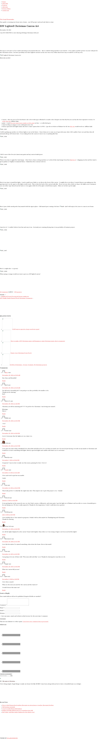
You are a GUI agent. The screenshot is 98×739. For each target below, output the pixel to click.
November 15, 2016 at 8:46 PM (11, 529)
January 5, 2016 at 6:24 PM (9, 500)
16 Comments (4, 292)
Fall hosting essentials (8, 707)
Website (2, 613)
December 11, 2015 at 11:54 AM (11, 472)
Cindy (6, 470)
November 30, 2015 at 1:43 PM (11, 403)
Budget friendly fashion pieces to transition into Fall (17, 710)
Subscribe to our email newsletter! (6, 674)
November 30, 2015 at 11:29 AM (11, 375)
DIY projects (18, 292)
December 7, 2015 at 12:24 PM (10, 460)
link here (73, 160)
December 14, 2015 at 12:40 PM (11, 488)
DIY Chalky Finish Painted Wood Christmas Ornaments (16, 298)
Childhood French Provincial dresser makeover (15, 296)
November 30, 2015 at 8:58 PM (11, 433)
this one (72, 126)
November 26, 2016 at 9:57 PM (11, 541)
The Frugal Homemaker (7, 19)
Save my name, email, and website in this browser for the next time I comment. (24, 616)
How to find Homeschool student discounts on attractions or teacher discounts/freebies (28, 705)
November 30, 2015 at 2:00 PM (11, 420)
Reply (4, 380)
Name (2, 607)
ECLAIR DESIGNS (12, 738)
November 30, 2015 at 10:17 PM (11, 446)
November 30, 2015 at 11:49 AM (11, 387)
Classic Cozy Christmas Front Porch (21, 353)
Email (2, 610)
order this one (6, 121)
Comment (3, 605)
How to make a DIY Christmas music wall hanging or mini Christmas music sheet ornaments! (38, 341)
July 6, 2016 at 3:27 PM (8, 514)
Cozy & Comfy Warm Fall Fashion (12, 708)
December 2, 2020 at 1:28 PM (10, 579)
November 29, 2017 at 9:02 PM (11, 566)
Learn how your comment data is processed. (35, 621)
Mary (6, 372)
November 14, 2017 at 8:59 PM (11, 554)
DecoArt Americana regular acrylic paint (22, 123)
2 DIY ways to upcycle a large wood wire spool (25, 329)
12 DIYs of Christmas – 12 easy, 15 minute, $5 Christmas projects (28, 364)
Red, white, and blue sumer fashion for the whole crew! (18, 712)
